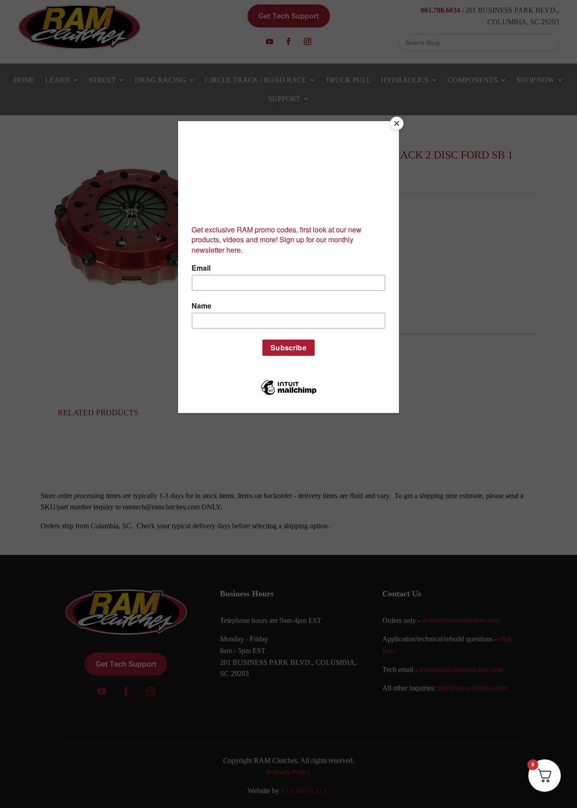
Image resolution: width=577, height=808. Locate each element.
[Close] (396, 123)
